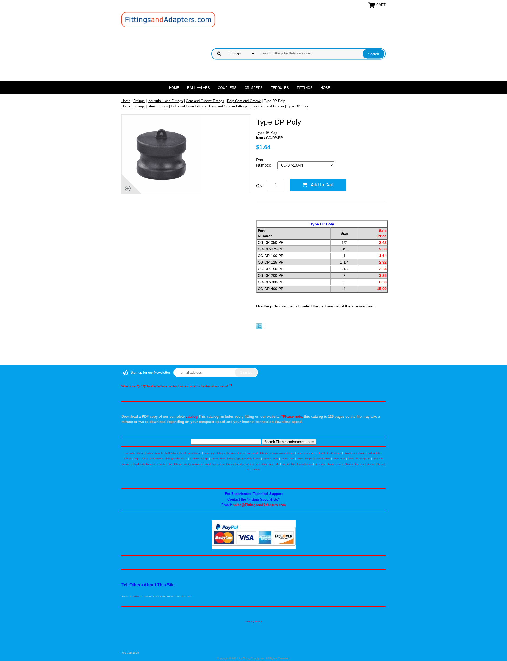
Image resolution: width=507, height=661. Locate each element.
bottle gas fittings (190, 452)
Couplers (227, 88)
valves (256, 469)
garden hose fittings (223, 458)
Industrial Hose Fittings (165, 101)
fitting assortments (153, 458)
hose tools (339, 458)
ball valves (171, 452)
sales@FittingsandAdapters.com (259, 505)
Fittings (305, 88)
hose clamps (304, 458)
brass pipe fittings (214, 452)
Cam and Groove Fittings (205, 101)
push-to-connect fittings (219, 464)
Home (174, 88)
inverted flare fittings (169, 464)
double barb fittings (329, 452)
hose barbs (287, 458)
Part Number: (264, 162)
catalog (192, 417)
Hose (325, 88)
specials (320, 464)
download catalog (354, 452)
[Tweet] (259, 328)
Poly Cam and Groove (244, 101)
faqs (136, 458)
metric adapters (193, 464)
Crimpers (254, 88)
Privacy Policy (253, 621)
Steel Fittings (158, 106)
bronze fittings (236, 452)
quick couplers (245, 464)
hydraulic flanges (144, 464)
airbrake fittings (135, 452)
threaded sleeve (365, 464)
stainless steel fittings (340, 464)
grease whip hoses (248, 458)
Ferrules (280, 88)
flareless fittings (199, 458)
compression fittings (282, 452)
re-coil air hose (265, 464)
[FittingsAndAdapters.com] (168, 19)
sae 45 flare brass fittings (297, 464)
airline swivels (155, 452)
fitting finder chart (176, 458)
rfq (277, 464)
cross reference (306, 452)
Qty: (260, 185)
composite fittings (257, 452)
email (136, 596)
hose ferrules (322, 458)
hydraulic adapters (359, 458)
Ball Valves (198, 88)
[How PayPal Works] (254, 548)
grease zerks (270, 458)
